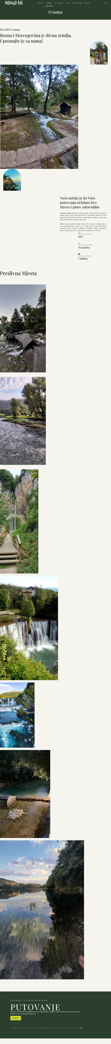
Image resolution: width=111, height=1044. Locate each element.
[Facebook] (105, 3)
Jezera (68, 3)
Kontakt (87, 3)
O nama (49, 3)
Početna (40, 3)
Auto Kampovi (58, 3)
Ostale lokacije (77, 3)
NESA (81, 1028)
